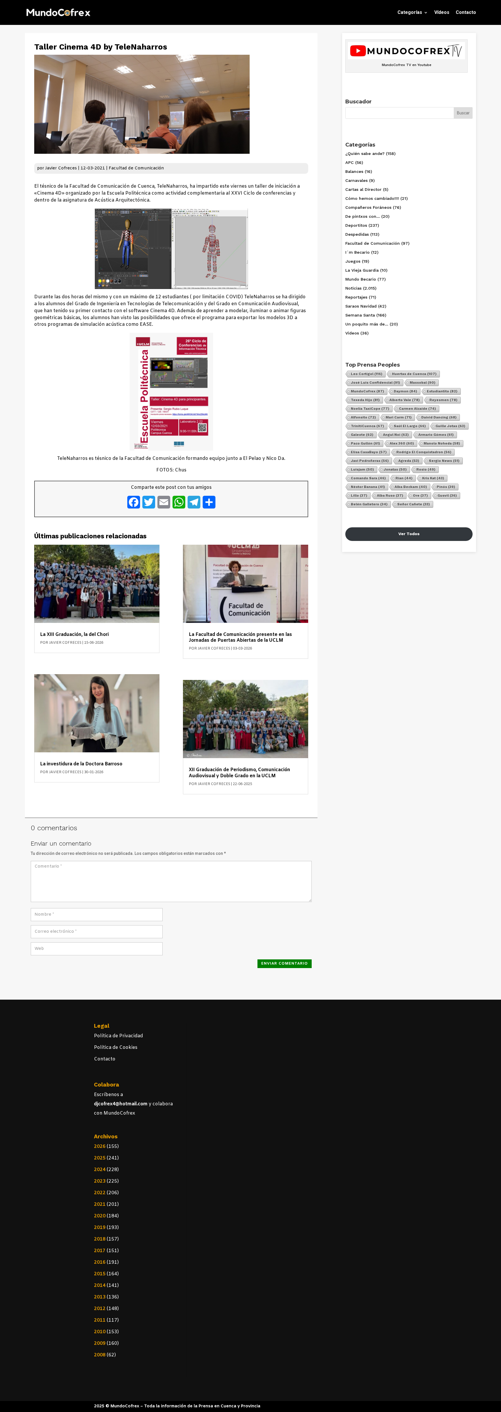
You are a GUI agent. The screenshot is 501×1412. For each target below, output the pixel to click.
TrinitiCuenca (367, 426)
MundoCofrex (367, 391)
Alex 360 (402, 443)
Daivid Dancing (439, 417)
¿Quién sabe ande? (364, 153)
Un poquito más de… (366, 324)
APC (349, 162)
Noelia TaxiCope (370, 409)
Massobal (422, 383)
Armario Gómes (436, 435)
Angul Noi (396, 435)
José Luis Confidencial (375, 383)
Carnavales (356, 180)
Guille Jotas (450, 426)
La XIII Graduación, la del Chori (74, 635)
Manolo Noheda (442, 443)
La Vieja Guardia (362, 270)
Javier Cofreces (61, 168)
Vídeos (441, 12)
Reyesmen (443, 400)
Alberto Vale (404, 400)
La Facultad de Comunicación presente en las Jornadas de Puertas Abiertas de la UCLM (240, 637)
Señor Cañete (413, 504)
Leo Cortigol (366, 374)
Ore (420, 495)
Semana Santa (360, 315)
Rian (404, 478)
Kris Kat (433, 478)
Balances (354, 171)
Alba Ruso (390, 495)
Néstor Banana (368, 487)
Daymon (405, 391)
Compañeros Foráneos (368, 207)
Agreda (408, 461)
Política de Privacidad (118, 1036)
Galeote (362, 435)
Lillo (359, 495)
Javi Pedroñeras (370, 461)
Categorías (409, 12)
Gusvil (447, 495)
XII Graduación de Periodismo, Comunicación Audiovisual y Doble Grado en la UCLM (239, 773)
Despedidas (357, 234)
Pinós (446, 487)
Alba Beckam (411, 487)
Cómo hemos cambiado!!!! (372, 198)
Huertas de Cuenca (414, 374)
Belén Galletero (369, 504)
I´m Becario (357, 252)
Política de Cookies (115, 1048)
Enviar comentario (284, 963)
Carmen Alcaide (417, 409)
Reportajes (356, 297)
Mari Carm (399, 417)
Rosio (425, 469)
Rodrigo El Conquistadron (423, 452)
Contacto (466, 12)
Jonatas (395, 469)
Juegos (352, 261)
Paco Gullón (365, 443)
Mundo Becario (360, 279)
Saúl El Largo (410, 426)
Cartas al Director (363, 189)
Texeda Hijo (365, 400)
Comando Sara (368, 478)
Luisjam (362, 469)
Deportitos (356, 225)
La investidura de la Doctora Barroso (81, 764)
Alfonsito (363, 417)
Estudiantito (442, 391)
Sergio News (444, 461)
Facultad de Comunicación (136, 168)
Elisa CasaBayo (369, 452)
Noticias (353, 288)
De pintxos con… (362, 216)
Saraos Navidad (361, 306)
